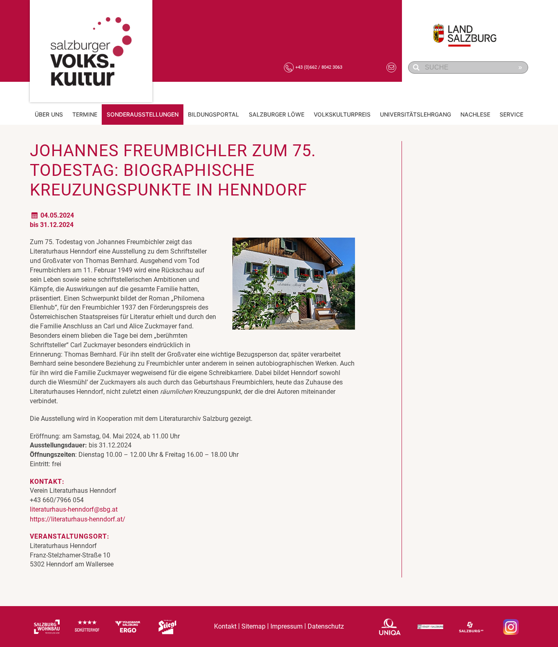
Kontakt (225, 626)
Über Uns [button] (49, 114)
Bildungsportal (213, 114)
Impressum (286, 626)
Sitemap (253, 626)
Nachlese (475, 114)
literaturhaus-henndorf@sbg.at (74, 509)
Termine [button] (84, 114)
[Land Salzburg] (469, 30)
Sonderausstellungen (143, 114)
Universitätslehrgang (415, 114)
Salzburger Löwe (276, 114)
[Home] (91, 51)
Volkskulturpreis (342, 114)
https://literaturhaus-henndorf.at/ (77, 519)
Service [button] (511, 114)
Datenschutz (326, 626)
